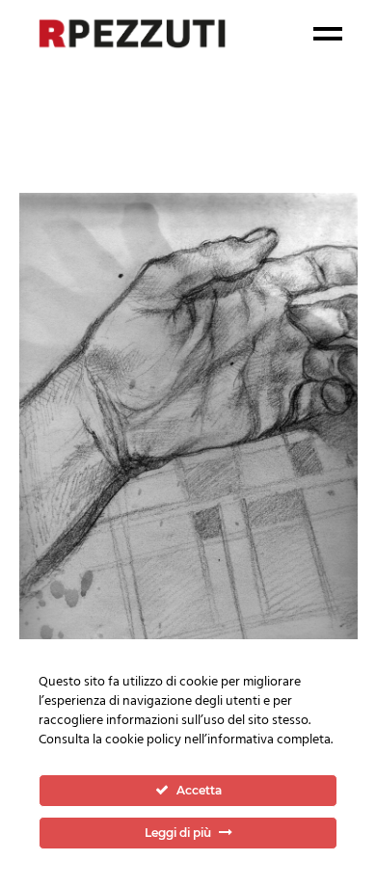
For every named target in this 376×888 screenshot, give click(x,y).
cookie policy (143, 740)
